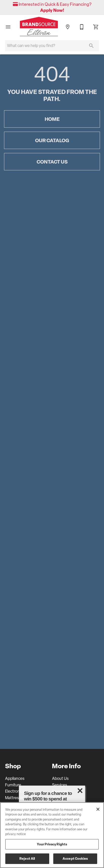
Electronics (14, 791)
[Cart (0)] (96, 27)
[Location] (68, 27)
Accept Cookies (75, 858)
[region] (52, 835)
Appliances (14, 778)
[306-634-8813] (82, 27)
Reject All (27, 858)
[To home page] (39, 27)
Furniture (13, 785)
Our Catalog (52, 140)
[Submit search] (91, 45)
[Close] (97, 809)
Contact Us (52, 161)
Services (59, 785)
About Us (60, 778)
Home (52, 119)
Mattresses (15, 797)
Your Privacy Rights (52, 844)
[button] (8, 27)
